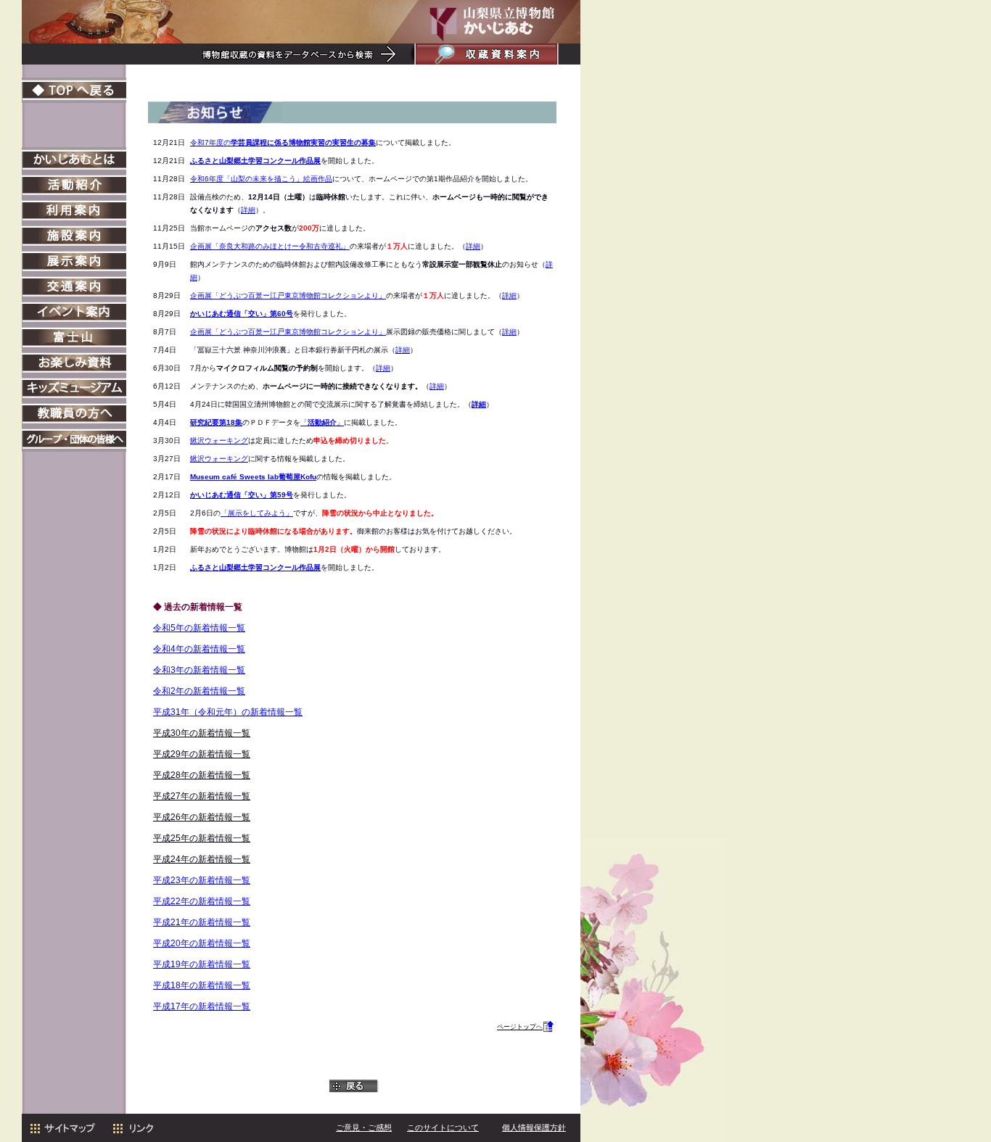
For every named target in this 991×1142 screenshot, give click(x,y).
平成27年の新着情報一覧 (201, 796)
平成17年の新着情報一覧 (201, 1006)
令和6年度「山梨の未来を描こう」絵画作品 (261, 179)
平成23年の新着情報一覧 (201, 880)
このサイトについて (443, 1127)
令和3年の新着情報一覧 (199, 670)
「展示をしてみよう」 (257, 513)
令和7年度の (283, 142)
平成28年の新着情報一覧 (201, 775)
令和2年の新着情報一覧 (199, 691)
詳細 (248, 210)
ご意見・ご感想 (364, 1127)
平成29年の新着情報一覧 (201, 754)
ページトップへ (520, 1026)
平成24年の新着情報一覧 (201, 859)
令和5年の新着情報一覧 (199, 628)
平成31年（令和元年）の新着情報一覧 (228, 712)
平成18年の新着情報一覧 (201, 985)
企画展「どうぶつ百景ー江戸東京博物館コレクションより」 (288, 295)
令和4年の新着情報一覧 (199, 649)
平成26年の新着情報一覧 (201, 817)
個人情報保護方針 (534, 1127)
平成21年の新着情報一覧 (201, 922)
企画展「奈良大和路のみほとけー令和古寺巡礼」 (270, 246)
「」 (322, 422)
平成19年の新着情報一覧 (201, 964)
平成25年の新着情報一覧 (201, 838)
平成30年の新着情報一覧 (201, 733)
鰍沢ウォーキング (219, 440)
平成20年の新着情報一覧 (201, 943)
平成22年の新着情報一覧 (201, 901)
